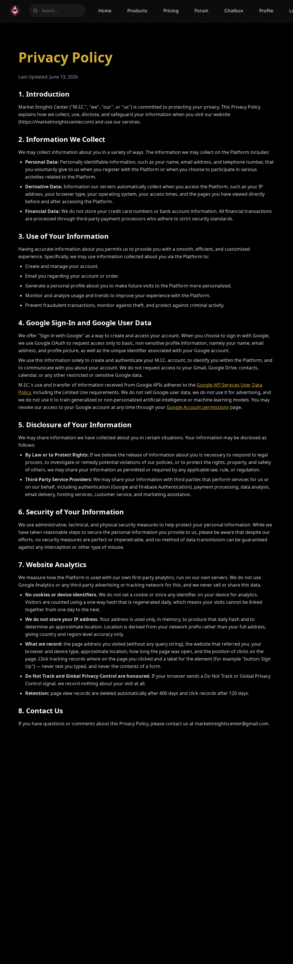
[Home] (15, 10)
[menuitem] (105, 10)
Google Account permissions (198, 407)
